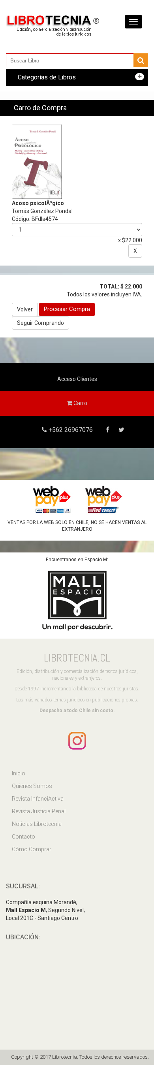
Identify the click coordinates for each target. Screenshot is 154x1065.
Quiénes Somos (32, 786)
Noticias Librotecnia (37, 824)
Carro (79, 403)
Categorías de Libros (47, 77)
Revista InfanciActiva (38, 798)
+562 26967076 (70, 430)
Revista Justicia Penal (39, 811)
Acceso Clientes (77, 379)
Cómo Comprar (31, 849)
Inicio (18, 773)
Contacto (23, 836)
